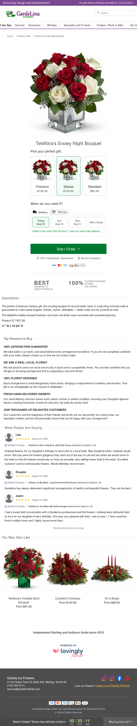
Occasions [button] (34, 25)
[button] (128, 710)
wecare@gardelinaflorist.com (23, 689)
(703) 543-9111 (16, 685)
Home (10, 35)
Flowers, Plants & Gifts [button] (110, 25)
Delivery (42, 212)
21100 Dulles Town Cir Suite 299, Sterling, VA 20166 (36, 682)
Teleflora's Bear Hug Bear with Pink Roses (49, 445)
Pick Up (62, 212)
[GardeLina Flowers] (23, 14)
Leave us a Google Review (113, 685)
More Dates (96, 222)
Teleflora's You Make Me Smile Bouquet (48, 506)
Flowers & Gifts (24, 35)
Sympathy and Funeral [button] (77, 25)
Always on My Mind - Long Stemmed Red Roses (52, 482)
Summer (20, 25)
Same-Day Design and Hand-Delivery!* (27, 2)
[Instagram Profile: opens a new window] (103, 678)
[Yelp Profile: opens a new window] (127, 678)
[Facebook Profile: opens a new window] (119, 678)
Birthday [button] (52, 25)
